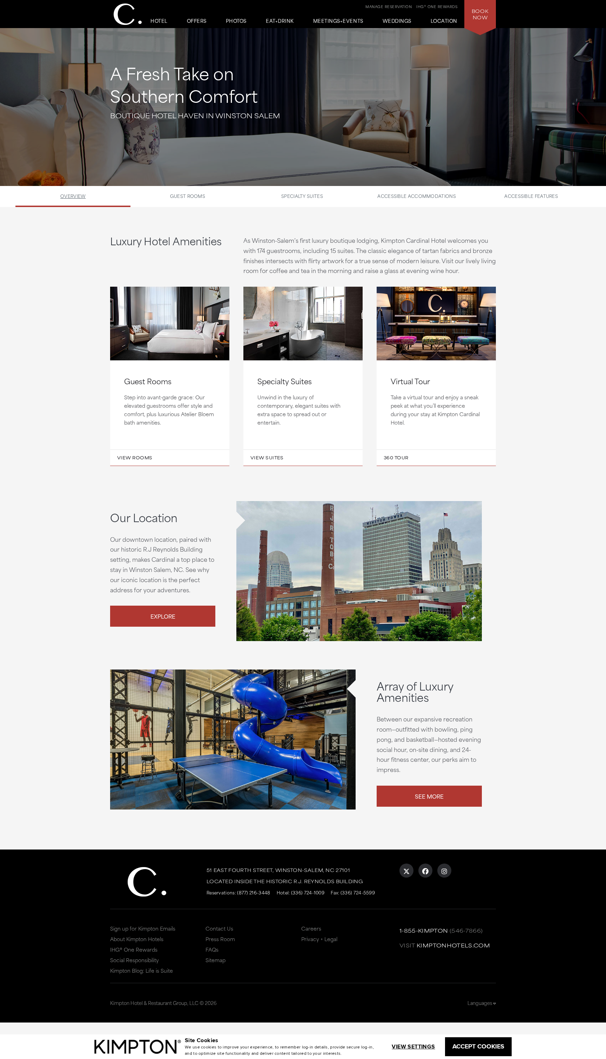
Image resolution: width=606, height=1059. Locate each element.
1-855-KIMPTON (423, 930)
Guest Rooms (187, 195)
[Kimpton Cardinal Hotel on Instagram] (444, 871)
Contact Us (219, 928)
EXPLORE (162, 616)
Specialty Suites (302, 195)
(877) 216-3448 (253, 892)
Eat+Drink (280, 21)
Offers (197, 21)
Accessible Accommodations (416, 195)
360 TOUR (396, 457)
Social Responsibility (134, 960)
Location (444, 21)
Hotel (159, 21)
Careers (311, 928)
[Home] (128, 14)
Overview (73, 195)
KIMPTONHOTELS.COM (453, 945)
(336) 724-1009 (307, 892)
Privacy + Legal (319, 939)
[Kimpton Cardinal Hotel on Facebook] (425, 871)
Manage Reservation (388, 6)
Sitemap (215, 960)
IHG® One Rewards (133, 949)
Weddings (397, 21)
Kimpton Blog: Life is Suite (141, 970)
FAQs (212, 949)
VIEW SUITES (267, 457)
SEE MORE (429, 796)
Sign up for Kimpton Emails (142, 928)
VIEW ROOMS (134, 457)
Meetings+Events (338, 21)
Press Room (220, 939)
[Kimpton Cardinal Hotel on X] (406, 871)
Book (480, 14)
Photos (236, 21)
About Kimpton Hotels (136, 939)
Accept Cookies (478, 1046)
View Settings (413, 1047)
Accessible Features (531, 195)
